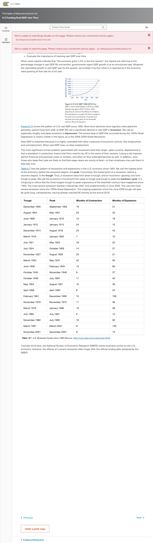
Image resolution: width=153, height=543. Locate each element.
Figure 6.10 (27, 126)
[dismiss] (149, 35)
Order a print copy (35, 528)
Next (139, 517)
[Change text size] (147, 27)
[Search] (103, 27)
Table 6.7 (25, 168)
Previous (28, 517)
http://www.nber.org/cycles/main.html (91, 338)
